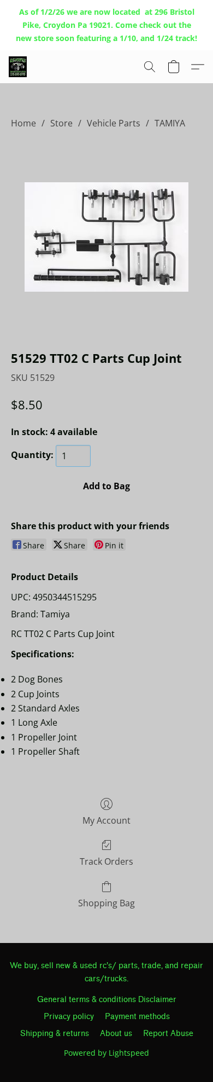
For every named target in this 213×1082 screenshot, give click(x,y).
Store (61, 123)
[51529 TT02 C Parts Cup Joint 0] (106, 237)
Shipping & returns (54, 1033)
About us (116, 1033)
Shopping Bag (106, 903)
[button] (18, 66)
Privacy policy (69, 1016)
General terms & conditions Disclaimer (106, 999)
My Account (106, 820)
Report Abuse (168, 1033)
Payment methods (137, 1016)
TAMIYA (170, 123)
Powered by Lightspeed (106, 1053)
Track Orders (106, 861)
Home (23, 123)
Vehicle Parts (113, 123)
